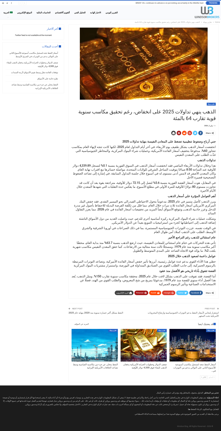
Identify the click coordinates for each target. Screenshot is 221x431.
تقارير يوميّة (211, 104)
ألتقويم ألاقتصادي (62, 12)
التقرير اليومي (112, 12)
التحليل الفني (80, 12)
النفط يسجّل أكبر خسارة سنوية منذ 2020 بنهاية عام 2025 (96, 312)
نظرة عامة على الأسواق (47, 78)
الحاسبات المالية (44, 12)
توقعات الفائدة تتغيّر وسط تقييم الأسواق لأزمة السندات (34, 72)
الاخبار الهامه (95, 12)
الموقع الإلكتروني (24, 12)
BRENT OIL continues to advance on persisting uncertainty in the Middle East (169, 3)
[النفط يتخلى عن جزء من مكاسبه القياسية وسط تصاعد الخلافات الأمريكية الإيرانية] (95, 345)
